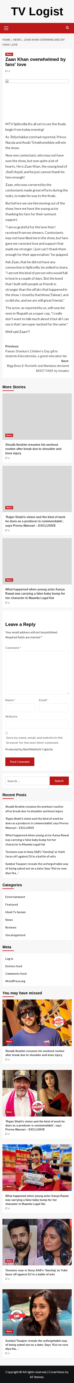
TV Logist (37, 11)
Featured (11, 904)
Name (10, 700)
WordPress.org (15, 981)
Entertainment (15, 897)
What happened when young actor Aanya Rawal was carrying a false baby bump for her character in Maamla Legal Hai (35, 594)
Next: (38, 365)
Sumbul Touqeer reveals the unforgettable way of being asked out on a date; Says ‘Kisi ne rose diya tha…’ (36, 868)
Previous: (36, 351)
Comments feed (16, 973)
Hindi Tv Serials (15, 912)
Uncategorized (15, 935)
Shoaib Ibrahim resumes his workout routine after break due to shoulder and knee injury (33, 449)
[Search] (67, 27)
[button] (6, 27)
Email (43, 700)
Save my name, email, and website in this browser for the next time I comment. (34, 740)
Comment (13, 647)
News (9, 54)
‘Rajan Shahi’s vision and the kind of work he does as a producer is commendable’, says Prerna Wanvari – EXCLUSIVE (35, 521)
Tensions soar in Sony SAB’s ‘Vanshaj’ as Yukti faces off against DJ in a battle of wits (35, 854)
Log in (9, 958)
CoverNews (57, 1372)
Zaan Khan (32, 166)
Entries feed (13, 966)
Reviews (10, 927)
